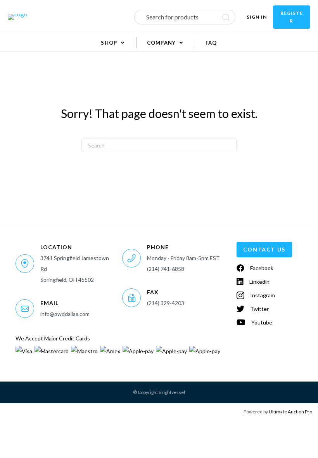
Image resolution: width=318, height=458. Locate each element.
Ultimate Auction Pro (290, 412)
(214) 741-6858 (165, 268)
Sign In (257, 17)
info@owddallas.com (65, 314)
